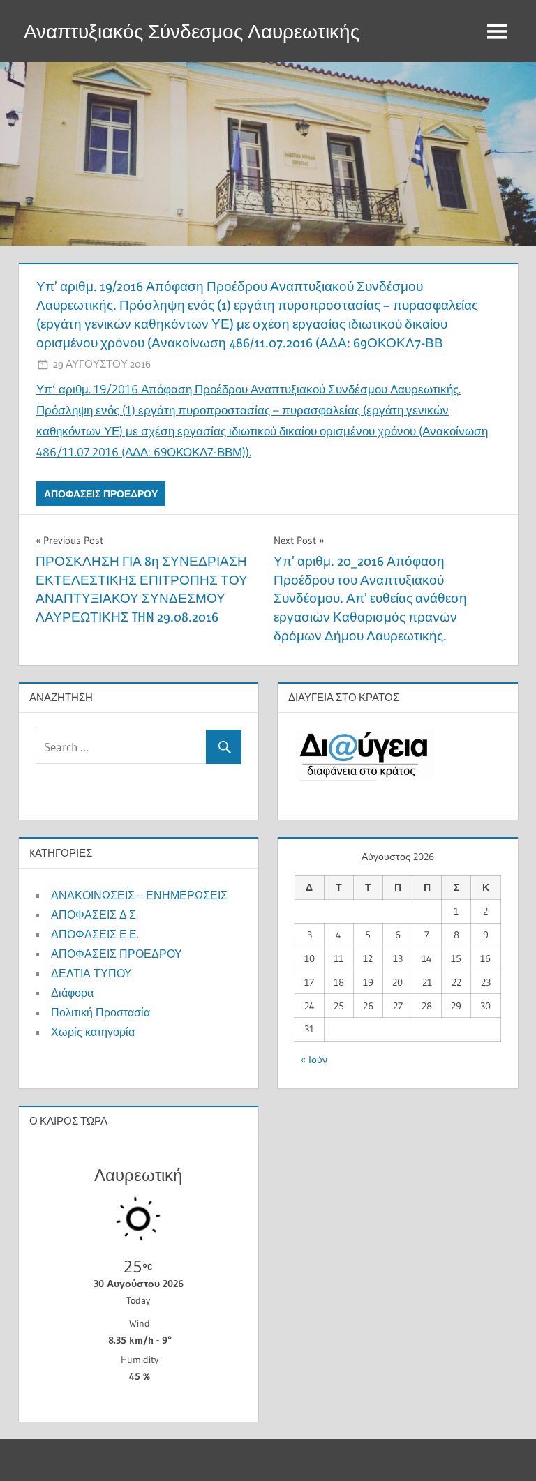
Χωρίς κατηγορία (93, 1032)
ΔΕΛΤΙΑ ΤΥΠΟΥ (91, 973)
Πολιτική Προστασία (100, 1012)
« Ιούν (314, 1059)
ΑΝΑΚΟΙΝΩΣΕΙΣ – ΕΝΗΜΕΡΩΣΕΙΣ (139, 895)
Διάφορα (72, 993)
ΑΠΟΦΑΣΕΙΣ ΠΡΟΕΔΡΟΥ (101, 494)
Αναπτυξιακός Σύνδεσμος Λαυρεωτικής (192, 31)
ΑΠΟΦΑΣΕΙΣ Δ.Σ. (94, 915)
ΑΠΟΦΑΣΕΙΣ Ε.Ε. (95, 934)
